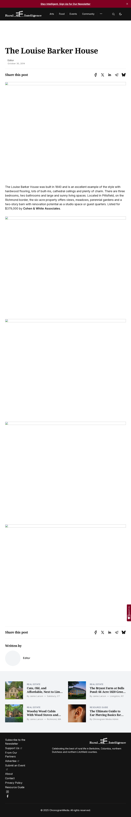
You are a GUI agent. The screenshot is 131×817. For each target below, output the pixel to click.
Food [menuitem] (62, 13)
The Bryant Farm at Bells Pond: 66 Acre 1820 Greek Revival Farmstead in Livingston (107, 693)
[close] (127, 3)
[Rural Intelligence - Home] (23, 14)
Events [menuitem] (73, 13)
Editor (11, 60)
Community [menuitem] (88, 13)
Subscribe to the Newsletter (15, 741)
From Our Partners (11, 754)
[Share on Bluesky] (124, 74)
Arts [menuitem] (52, 13)
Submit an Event (15, 765)
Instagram (8, 792)
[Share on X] (102, 75)
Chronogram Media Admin (105, 719)
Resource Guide (99, 707)
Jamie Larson (36, 696)
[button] (101, 14)
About (9, 773)
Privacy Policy (13, 782)
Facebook (8, 796)
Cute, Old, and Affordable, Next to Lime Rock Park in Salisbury (44, 691)
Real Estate (34, 684)
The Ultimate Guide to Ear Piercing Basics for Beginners (105, 714)
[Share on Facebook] (95, 75)
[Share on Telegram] (116, 75)
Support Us (12, 748)
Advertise (10, 761)
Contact (10, 778)
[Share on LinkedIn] (109, 75)
